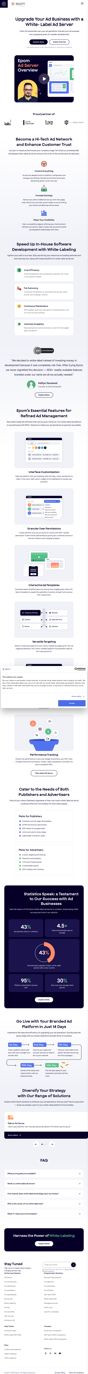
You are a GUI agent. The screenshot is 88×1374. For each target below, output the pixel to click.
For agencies (49, 1282)
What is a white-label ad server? (21, 1183)
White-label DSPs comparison (55, 1339)
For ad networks (10, 1282)
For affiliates (49, 1290)
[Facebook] (45, 1353)
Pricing (7, 1307)
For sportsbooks (10, 1295)
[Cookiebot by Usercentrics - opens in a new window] (76, 669)
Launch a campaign (51, 1312)
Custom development (12, 1349)
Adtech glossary (10, 1354)
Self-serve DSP (50, 1295)
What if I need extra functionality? (22, 1214)
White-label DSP (50, 1299)
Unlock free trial (59, 42)
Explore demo (38, 42)
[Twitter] (50, 1353)
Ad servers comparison (52, 1331)
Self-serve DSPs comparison (55, 1335)
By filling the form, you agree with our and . (58, 1270)
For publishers (9, 1290)
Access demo (9, 1312)
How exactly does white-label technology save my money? (33, 1193)
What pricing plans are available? (21, 1173)
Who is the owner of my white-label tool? (25, 1204)
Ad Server (8, 1277)
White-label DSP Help (12, 1335)
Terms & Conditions (48, 1271)
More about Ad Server (44, 773)
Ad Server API (9, 1320)
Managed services (51, 1303)
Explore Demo (44, 1244)
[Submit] (73, 1264)
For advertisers (9, 1286)
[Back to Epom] (4, 4)
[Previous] (36, 1144)
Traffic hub (48, 1307)
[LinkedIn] (55, 1353)
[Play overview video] (44, 78)
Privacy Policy (68, 1269)
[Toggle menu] (82, 3)
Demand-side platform (52, 1277)
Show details (76, 696)
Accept (71, 703)
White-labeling (10, 1303)
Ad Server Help (10, 1331)
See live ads (8, 1316)
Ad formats (8, 1299)
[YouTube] (60, 1353)
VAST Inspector (10, 1358)
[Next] (52, 1144)
